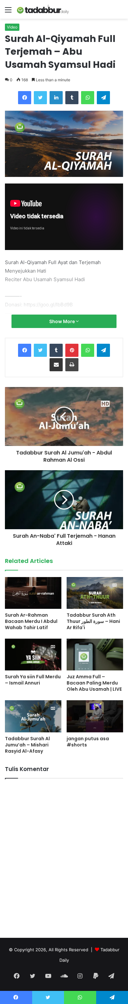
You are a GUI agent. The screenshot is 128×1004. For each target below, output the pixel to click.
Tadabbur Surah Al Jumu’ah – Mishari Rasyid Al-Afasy (27, 744)
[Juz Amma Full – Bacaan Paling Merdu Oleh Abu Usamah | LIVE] (95, 654)
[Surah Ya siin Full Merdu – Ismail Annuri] (33, 654)
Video (12, 27)
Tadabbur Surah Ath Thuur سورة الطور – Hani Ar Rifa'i (93, 621)
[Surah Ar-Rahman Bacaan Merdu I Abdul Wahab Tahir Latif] (33, 593)
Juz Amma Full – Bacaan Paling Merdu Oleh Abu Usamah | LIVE (94, 682)
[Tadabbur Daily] (42, 9)
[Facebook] (24, 97)
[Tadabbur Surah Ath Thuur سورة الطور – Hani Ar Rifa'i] (95, 593)
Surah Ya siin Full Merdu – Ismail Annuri (33, 679)
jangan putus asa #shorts (88, 741)
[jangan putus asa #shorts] (95, 716)
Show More (62, 321)
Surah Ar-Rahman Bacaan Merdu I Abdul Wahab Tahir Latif (31, 621)
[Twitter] (40, 97)
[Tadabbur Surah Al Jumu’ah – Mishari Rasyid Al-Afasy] (33, 716)
